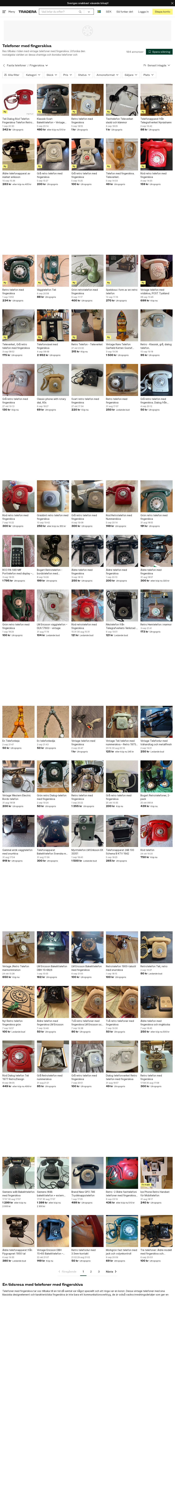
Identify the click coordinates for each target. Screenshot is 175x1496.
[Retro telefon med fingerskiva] (87, 100)
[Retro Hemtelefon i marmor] (156, 605)
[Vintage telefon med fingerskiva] (87, 722)
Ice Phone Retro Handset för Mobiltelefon (155, 1193)
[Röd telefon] (156, 831)
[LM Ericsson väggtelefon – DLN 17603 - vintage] (53, 605)
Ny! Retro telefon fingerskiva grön (12, 1022)
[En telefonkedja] (53, 722)
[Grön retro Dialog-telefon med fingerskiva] (53, 776)
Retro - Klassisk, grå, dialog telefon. (156, 346)
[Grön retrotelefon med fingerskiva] (87, 271)
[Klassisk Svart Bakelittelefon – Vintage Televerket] (53, 100)
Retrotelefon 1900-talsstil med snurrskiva (121, 968)
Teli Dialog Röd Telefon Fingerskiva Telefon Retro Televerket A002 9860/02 (17, 120)
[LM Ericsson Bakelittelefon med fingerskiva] (87, 947)
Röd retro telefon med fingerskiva (153, 175)
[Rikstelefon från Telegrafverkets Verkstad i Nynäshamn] (122, 605)
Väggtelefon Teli (46, 289)
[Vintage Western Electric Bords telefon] (18, 776)
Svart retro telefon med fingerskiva (85, 400)
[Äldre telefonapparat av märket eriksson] (18, 154)
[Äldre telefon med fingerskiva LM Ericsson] (53, 1002)
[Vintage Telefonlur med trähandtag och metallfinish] (156, 722)
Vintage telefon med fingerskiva (83, 742)
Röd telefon (147, 850)
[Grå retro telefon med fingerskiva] (53, 154)
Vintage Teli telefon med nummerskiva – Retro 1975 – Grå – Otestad (122, 742)
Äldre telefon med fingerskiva (81, 571)
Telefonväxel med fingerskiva (47, 346)
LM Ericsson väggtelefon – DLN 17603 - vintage (52, 626)
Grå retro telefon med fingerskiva (49, 175)
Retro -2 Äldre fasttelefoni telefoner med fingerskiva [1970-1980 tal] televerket (121, 1193)
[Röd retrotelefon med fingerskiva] (87, 605)
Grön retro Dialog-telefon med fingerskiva (51, 797)
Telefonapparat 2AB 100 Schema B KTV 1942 (120, 852)
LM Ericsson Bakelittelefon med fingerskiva (86, 968)
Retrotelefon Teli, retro (153, 966)
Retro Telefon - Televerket (87, 344)
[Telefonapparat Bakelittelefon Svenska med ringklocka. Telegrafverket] (53, 831)
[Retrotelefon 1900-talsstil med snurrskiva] (122, 947)
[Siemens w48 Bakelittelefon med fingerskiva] (18, 1173)
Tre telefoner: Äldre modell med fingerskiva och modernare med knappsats (156, 1252)
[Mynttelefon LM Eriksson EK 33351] (87, 831)
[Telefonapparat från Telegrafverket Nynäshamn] (156, 100)
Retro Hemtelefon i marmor (156, 624)
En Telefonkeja (10, 740)
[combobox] (61, 11)
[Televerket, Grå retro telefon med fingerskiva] (18, 325)
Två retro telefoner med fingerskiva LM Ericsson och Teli (87, 1022)
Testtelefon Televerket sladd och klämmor (119, 120)
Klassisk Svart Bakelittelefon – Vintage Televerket (51, 120)
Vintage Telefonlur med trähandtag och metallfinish (156, 742)
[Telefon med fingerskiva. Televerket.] (122, 154)
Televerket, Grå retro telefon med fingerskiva (16, 346)
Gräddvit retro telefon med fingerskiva (52, 517)
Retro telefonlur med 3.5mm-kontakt (83, 1252)
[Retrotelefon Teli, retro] (156, 947)
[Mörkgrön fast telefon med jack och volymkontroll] (122, 1231)
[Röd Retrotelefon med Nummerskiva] (122, 496)
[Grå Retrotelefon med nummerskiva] (53, 1057)
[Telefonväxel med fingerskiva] (53, 325)
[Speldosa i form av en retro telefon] (122, 271)
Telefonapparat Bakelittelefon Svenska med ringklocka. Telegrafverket (53, 852)
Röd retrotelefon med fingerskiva (84, 626)
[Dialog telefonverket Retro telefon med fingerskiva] (122, 1057)
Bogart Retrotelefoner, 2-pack (155, 797)
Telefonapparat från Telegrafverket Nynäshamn (156, 120)
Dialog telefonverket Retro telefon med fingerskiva (121, 1077)
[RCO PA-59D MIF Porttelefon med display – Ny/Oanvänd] (18, 551)
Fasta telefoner (16, 65)
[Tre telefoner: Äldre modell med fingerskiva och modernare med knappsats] (156, 1231)
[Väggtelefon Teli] (53, 271)
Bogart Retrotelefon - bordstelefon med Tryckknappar (49, 571)
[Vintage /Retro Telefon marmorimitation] (18, 947)
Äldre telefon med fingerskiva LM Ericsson (50, 1022)
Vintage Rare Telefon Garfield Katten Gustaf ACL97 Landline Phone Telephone (119, 346)
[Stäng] (172, 3)
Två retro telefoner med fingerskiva (120, 1022)
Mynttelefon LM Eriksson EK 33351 (87, 852)
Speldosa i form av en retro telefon (121, 291)
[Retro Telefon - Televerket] (87, 325)
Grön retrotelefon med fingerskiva (84, 291)
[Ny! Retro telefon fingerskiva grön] (18, 1002)
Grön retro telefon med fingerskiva (153, 517)
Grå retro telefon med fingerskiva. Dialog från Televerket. (153, 400)
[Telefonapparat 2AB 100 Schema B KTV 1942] (122, 831)
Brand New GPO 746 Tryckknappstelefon (83, 1193)
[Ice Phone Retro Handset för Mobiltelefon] (156, 1173)
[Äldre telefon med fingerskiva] (87, 551)
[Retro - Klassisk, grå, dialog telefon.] (156, 325)
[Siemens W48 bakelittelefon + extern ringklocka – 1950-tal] (53, 1173)
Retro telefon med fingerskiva (82, 120)
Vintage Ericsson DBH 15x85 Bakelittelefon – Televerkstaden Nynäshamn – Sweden (53, 1252)
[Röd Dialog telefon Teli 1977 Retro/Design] (18, 1057)
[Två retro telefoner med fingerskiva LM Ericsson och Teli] (87, 1002)
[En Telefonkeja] (18, 722)
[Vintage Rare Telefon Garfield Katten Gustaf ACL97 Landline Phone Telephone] (122, 325)
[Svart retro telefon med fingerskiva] (87, 380)
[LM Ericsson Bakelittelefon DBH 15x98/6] (53, 947)
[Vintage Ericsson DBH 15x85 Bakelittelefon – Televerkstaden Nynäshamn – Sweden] (53, 1231)
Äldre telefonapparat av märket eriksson (16, 175)
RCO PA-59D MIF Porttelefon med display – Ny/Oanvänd (17, 571)
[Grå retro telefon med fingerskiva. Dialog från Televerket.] (156, 380)
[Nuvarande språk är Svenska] (99, 12)
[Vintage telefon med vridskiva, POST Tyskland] (156, 271)
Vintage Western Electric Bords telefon (16, 797)
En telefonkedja (46, 740)
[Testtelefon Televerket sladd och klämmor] (122, 100)
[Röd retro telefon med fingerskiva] (156, 154)
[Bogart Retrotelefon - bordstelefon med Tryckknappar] (53, 551)
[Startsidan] (28, 12)
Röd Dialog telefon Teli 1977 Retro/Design (15, 1077)
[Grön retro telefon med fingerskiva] (156, 496)
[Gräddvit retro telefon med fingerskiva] (53, 496)
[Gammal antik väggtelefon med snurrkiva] (18, 831)
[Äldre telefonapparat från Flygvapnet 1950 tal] (18, 1231)
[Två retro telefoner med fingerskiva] (122, 1002)
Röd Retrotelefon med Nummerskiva (119, 517)
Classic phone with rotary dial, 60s (51, 400)
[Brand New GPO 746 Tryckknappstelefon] (87, 1173)
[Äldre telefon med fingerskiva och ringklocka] (156, 1002)
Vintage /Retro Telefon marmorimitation (15, 968)
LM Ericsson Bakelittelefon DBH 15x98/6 (52, 968)
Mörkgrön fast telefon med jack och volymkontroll (121, 1252)
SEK (108, 11)
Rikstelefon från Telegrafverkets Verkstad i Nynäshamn (121, 626)
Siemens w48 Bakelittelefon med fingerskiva (18, 1193)
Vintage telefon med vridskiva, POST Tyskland (154, 291)
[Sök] (80, 11)
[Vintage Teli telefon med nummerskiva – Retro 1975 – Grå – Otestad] (122, 722)
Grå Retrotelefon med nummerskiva (49, 1077)
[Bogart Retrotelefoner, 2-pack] (156, 776)
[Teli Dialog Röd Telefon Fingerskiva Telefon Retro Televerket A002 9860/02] (18, 100)
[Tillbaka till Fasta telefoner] (4, 65)
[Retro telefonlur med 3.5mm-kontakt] (87, 1231)
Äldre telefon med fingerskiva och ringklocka (155, 1022)
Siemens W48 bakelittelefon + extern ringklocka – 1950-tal (50, 1193)
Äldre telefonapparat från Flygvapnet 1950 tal (17, 1252)
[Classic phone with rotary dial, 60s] (53, 380)
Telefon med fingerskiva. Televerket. (120, 175)
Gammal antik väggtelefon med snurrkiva (17, 852)
